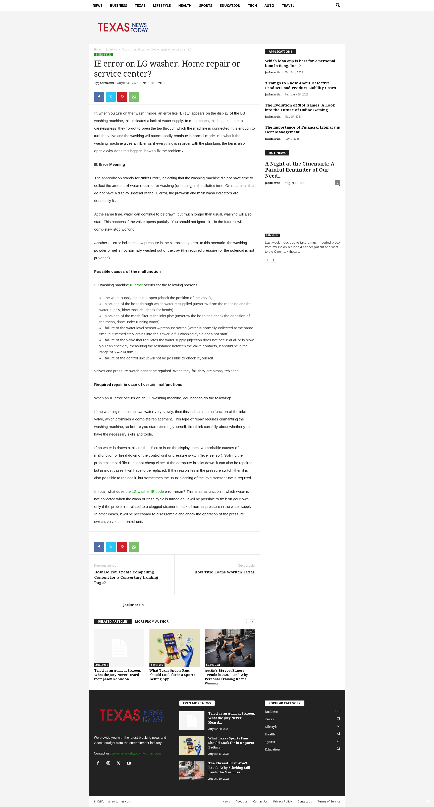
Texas (140, 6)
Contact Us (260, 801)
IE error (136, 285)
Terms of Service (329, 801)
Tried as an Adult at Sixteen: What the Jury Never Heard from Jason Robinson (117, 675)
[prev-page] (246, 621)
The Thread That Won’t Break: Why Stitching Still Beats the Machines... (229, 767)
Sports (205, 6)
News (97, 6)
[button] (337, 5)
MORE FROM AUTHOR (152, 621)
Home (97, 49)
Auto (269, 6)
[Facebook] (99, 97)
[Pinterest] (122, 97)
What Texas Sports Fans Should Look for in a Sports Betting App (172, 675)
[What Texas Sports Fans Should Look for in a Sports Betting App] (174, 648)
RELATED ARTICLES (113, 621)
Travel (288, 6)
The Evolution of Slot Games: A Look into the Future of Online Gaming (300, 107)
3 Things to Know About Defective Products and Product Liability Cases (300, 85)
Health (185, 6)
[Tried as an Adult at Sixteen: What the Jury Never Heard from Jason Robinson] (119, 648)
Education (230, 6)
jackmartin (106, 83)
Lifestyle (162, 6)
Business (118, 6)
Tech (252, 6)
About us (241, 801)
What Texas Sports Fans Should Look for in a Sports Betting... (231, 742)
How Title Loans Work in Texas (224, 572)
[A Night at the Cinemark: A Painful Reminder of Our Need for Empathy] (302, 213)
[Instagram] (109, 764)
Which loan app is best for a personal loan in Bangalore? (300, 63)
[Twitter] (111, 97)
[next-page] (252, 621)
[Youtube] (129, 764)
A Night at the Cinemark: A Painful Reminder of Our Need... (299, 170)
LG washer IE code (148, 491)
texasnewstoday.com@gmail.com (136, 753)
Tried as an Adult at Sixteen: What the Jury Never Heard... (231, 718)
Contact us (305, 801)
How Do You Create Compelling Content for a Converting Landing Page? (126, 577)
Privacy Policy (282, 801)
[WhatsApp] (134, 97)
